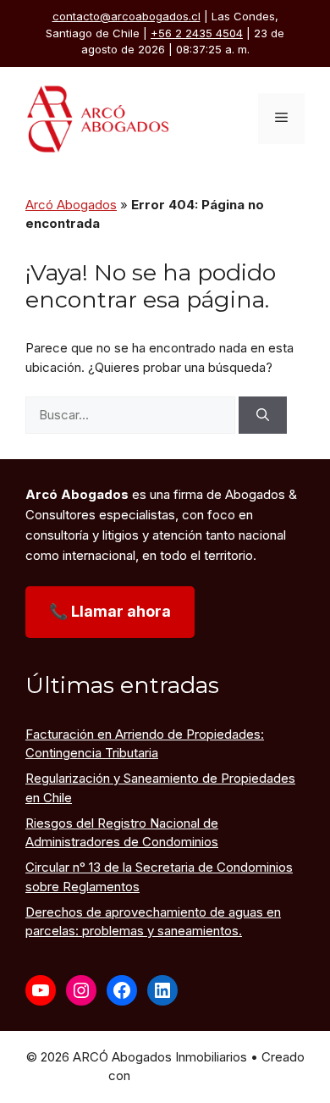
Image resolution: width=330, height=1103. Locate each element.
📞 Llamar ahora (110, 611)
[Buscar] (263, 415)
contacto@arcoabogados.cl (126, 16)
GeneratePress (178, 1075)
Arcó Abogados (71, 205)
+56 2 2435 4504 (197, 33)
